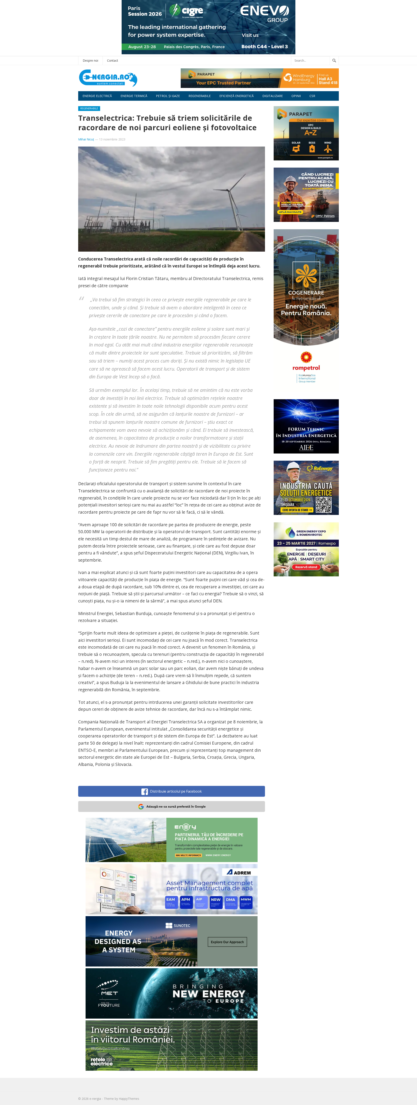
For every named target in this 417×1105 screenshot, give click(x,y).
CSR (312, 96)
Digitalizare (272, 96)
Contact (112, 60)
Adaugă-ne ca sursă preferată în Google (176, 806)
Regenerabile (200, 96)
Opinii (296, 96)
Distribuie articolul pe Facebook (176, 791)
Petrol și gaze (168, 96)
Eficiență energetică (236, 96)
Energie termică (134, 96)
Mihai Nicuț (86, 139)
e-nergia (95, 1099)
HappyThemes (129, 1099)
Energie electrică (97, 96)
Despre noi (90, 60)
